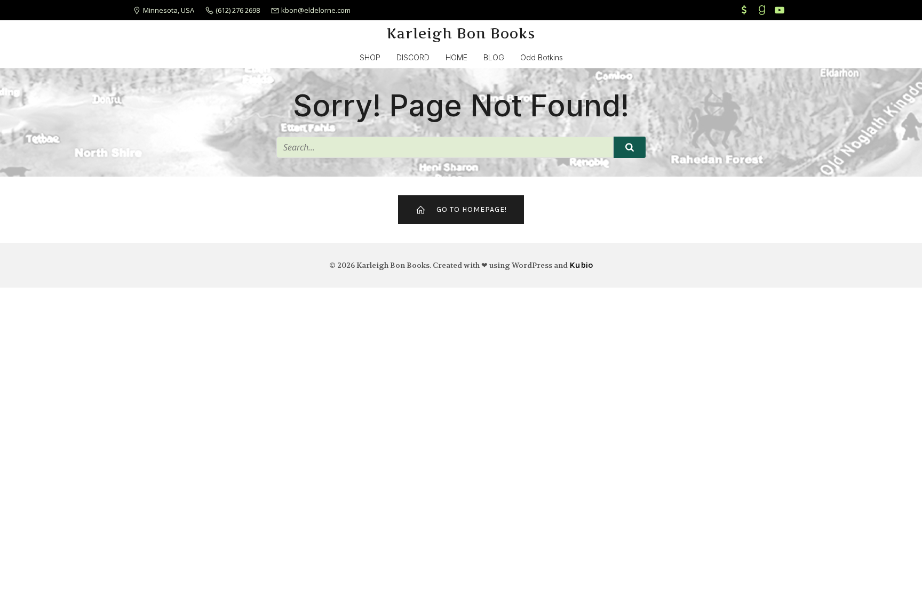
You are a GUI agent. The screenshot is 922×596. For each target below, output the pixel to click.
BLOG (493, 57)
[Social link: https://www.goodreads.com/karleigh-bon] (763, 10)
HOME (456, 57)
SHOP (370, 57)
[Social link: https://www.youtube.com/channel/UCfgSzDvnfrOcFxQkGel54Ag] (781, 10)
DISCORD (413, 57)
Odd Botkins (541, 57)
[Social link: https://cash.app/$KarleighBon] (745, 10)
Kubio (581, 265)
